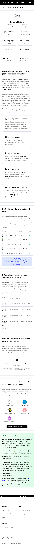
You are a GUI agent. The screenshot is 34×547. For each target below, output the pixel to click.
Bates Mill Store (18, 7)
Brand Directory (7, 514)
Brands (9, 7)
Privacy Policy (23, 514)
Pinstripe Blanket (11, 235)
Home (3, 7)
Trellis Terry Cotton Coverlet (15, 240)
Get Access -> (17, 264)
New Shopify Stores (8, 527)
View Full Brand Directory (16, 426)
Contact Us (5, 510)
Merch (4, 517)
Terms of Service (24, 510)
